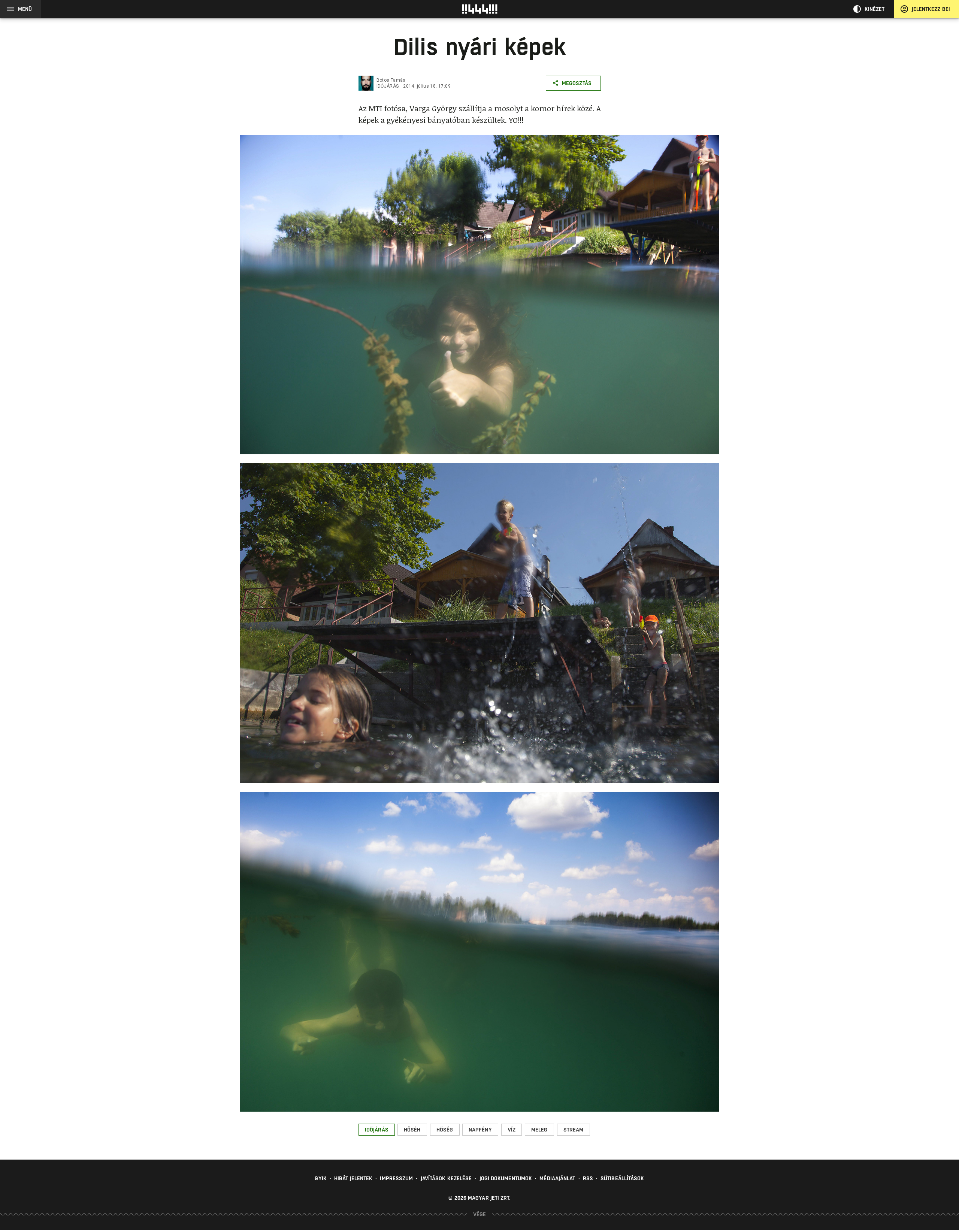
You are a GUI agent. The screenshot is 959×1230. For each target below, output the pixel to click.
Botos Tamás (391, 80)
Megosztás (577, 83)
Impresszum (396, 1178)
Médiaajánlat (557, 1178)
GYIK (320, 1178)
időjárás (387, 86)
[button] (377, 1130)
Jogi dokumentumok (506, 1178)
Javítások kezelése (446, 1178)
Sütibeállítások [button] (622, 1178)
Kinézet (875, 9)
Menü (25, 9)
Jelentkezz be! (931, 9)
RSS (588, 1178)
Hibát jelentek (353, 1178)
